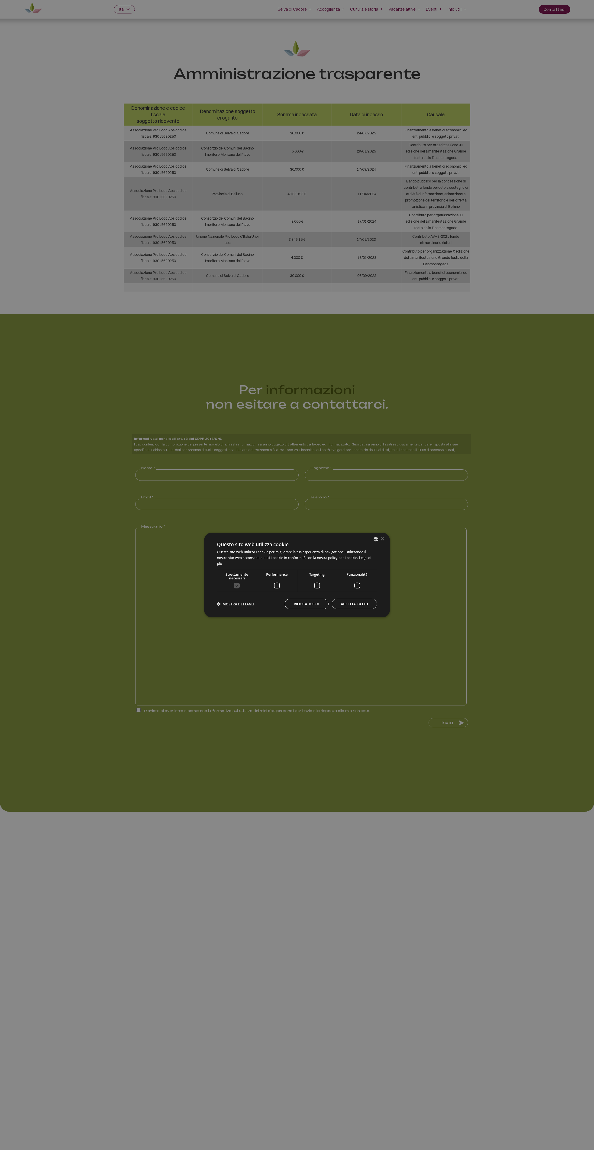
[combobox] (376, 539)
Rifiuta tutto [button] (307, 603)
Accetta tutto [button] (354, 603)
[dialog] (297, 575)
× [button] (382, 539)
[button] (235, 603)
